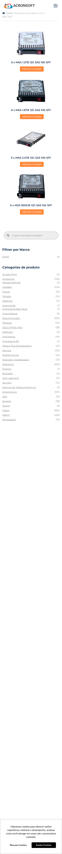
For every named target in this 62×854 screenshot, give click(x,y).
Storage (6, 401)
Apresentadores (11, 282)
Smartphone (9, 392)
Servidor (7, 382)
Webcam (7, 301)
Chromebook (9, 313)
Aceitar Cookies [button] (43, 845)
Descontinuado (11, 318)
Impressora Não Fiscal (14, 309)
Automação (9, 305)
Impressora (8, 336)
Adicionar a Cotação (31, 69)
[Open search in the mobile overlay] (31, 235)
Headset (7, 287)
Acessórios (8, 279)
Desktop (7, 322)
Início (9, 13)
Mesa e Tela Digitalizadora (16, 346)
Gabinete (7, 332)
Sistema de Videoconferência (19, 387)
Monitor (6, 350)
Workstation (9, 419)
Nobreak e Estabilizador (15, 359)
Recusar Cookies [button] (18, 845)
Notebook (8, 364)
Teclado (6, 296)
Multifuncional (10, 355)
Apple (5, 256)
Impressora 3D (10, 341)
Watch (6, 415)
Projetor (6, 369)
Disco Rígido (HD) (12, 327)
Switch (6, 405)
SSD (4, 396)
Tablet (5, 410)
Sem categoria (10, 378)
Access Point (9, 274)
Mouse (6, 291)
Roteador (7, 373)
